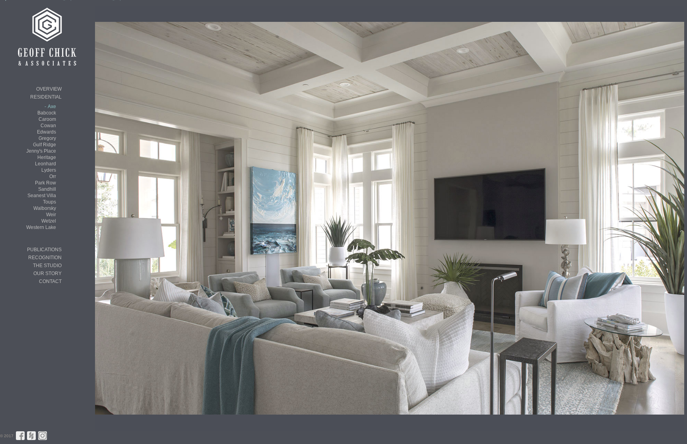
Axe (52, 106)
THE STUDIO (47, 265)
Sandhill (47, 189)
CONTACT (50, 281)
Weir (51, 214)
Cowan (48, 125)
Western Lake (41, 227)
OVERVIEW (49, 89)
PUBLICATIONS (44, 249)
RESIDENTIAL (46, 97)
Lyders (48, 170)
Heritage (46, 157)
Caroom (47, 119)
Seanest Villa (41, 195)
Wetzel (48, 221)
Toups (49, 202)
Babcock (46, 113)
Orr (52, 176)
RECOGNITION (45, 257)
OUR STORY (47, 273)
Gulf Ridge (44, 144)
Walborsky (44, 208)
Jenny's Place (41, 151)
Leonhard (45, 164)
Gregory (47, 138)
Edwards (46, 132)
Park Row (45, 183)
